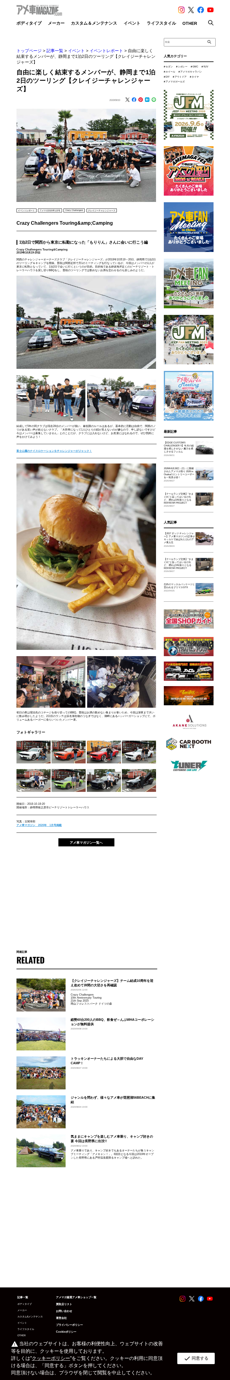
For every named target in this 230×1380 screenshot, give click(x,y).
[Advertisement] (86, 895)
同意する (196, 1358)
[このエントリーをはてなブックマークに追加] (147, 100)
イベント (76, 50)
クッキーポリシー (51, 1358)
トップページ (29, 50)
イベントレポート (106, 50)
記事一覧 (54, 50)
